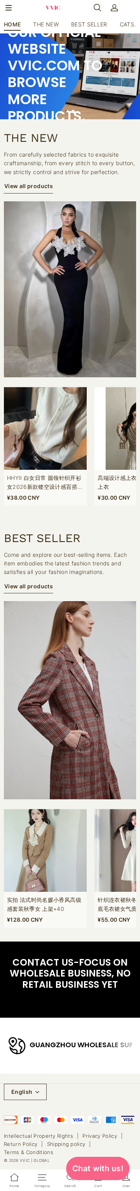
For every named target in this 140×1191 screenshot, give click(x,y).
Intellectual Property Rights (38, 1136)
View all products (28, 186)
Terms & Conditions (28, 1152)
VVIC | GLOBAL (35, 1160)
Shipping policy (66, 1144)
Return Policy (20, 1144)
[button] (8, 8)
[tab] (66, 111)
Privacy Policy (99, 1136)
